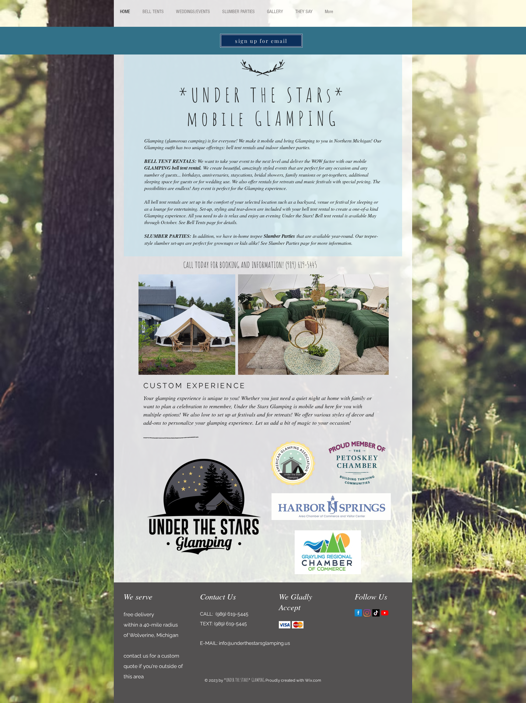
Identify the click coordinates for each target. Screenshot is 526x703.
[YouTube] (384, 613)
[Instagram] (367, 613)
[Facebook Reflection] (358, 613)
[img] (284, 625)
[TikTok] (376, 613)
